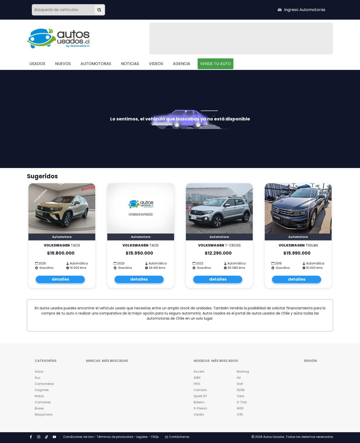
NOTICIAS (130, 63)
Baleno (199, 402)
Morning (243, 371)
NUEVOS (63, 63)
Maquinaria (43, 414)
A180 (197, 378)
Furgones (42, 390)
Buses (39, 408)
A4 (239, 378)
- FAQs (154, 437)
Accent (199, 371)
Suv (37, 378)
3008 (240, 390)
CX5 (240, 414)
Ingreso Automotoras (304, 10)
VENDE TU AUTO (215, 63)
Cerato (199, 414)
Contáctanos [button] (179, 437)
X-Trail (242, 402)
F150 (197, 384)
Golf (240, 384)
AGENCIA (181, 63)
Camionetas (44, 384)
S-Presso (200, 408)
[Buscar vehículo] (99, 9)
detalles (60, 279)
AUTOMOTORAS (96, 63)
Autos (39, 371)
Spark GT (200, 396)
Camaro (200, 390)
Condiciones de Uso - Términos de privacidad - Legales (105, 437)
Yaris (240, 396)
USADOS (37, 63)
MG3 (240, 408)
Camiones (43, 402)
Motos (39, 396)
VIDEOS (156, 63)
